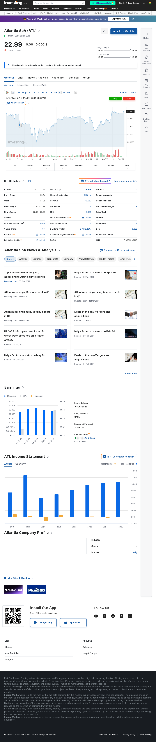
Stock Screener (24, 13)
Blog (7, 640)
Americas (108, 13)
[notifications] (144, 2)
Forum (86, 77)
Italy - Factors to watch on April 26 (95, 272)
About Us (87, 640)
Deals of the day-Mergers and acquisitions (92, 314)
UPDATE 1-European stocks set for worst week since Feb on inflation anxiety (25, 335)
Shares (9, 13)
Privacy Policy (129, 734)
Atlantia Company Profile (26, 532)
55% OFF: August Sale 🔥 (103, 3)
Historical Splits (40, 85)
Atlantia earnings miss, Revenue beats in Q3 (27, 314)
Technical (73, 77)
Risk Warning (146, 734)
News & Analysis (38, 77)
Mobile (8, 647)
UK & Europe (120, 13)
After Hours (60, 13)
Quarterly (20, 464)
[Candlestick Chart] (7, 92)
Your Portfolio (12, 653)
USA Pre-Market (46, 13)
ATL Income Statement (24, 456)
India (35, 13)
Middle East (133, 13)
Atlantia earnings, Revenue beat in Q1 (26, 292)
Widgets (9, 659)
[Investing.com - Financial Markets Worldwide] (16, 3)
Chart (21, 77)
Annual (8, 464)
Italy (135, 552)
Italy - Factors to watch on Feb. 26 (94, 331)
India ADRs (97, 13)
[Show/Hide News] (75, 92)
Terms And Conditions (108, 734)
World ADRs (85, 13)
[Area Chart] (13, 92)
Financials (57, 77)
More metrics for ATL (125, 181)
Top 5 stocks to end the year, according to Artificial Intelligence (24, 274)
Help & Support (90, 653)
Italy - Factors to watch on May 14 (24, 355)
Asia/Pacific (145, 13)
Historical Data (23, 85)
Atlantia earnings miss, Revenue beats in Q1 (97, 294)
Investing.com (10, 281)
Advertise (87, 647)
